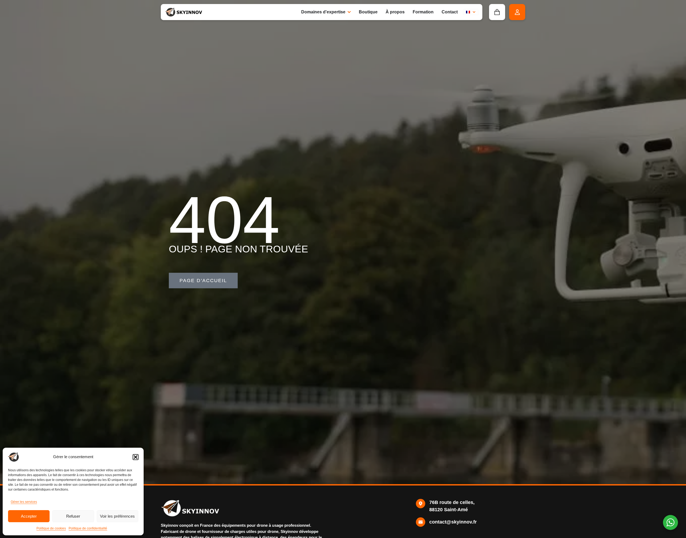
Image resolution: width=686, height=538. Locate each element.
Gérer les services (24, 502)
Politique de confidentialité (88, 528)
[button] (135, 457)
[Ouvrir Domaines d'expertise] (349, 12)
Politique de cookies (51, 528)
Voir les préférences (117, 516)
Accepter (29, 516)
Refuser (73, 516)
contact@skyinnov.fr (453, 522)
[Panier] (497, 12)
